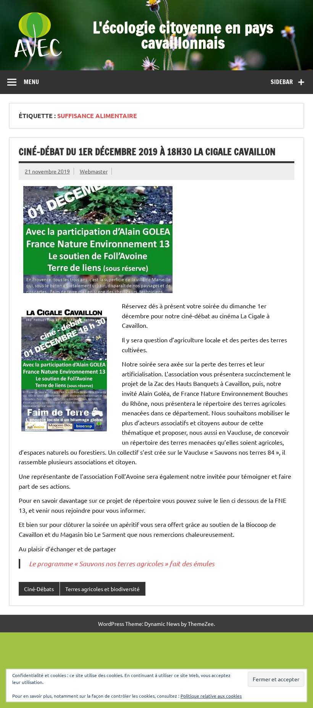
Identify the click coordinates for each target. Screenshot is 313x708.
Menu (31, 82)
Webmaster (94, 171)
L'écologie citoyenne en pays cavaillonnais (183, 34)
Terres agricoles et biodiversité (102, 588)
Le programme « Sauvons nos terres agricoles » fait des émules (121, 563)
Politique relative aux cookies (211, 696)
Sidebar (282, 82)
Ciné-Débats (39, 588)
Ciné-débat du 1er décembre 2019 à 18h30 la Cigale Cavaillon (147, 151)
